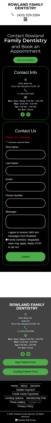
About (24, 385)
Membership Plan (36, 398)
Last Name (12, 163)
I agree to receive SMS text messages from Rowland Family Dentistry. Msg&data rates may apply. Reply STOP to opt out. (25, 240)
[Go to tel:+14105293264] (14, 19)
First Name (12, 147)
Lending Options (14, 398)
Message (11, 211)
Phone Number (14, 195)
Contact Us (34, 402)
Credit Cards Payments (25, 394)
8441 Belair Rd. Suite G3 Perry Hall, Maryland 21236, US (25, 321)
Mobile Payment (25, 389)
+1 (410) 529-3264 (25, 94)
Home (14, 385)
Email (9, 179)
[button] (25, 60)
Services (35, 385)
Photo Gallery (18, 402)
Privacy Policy (25, 406)
